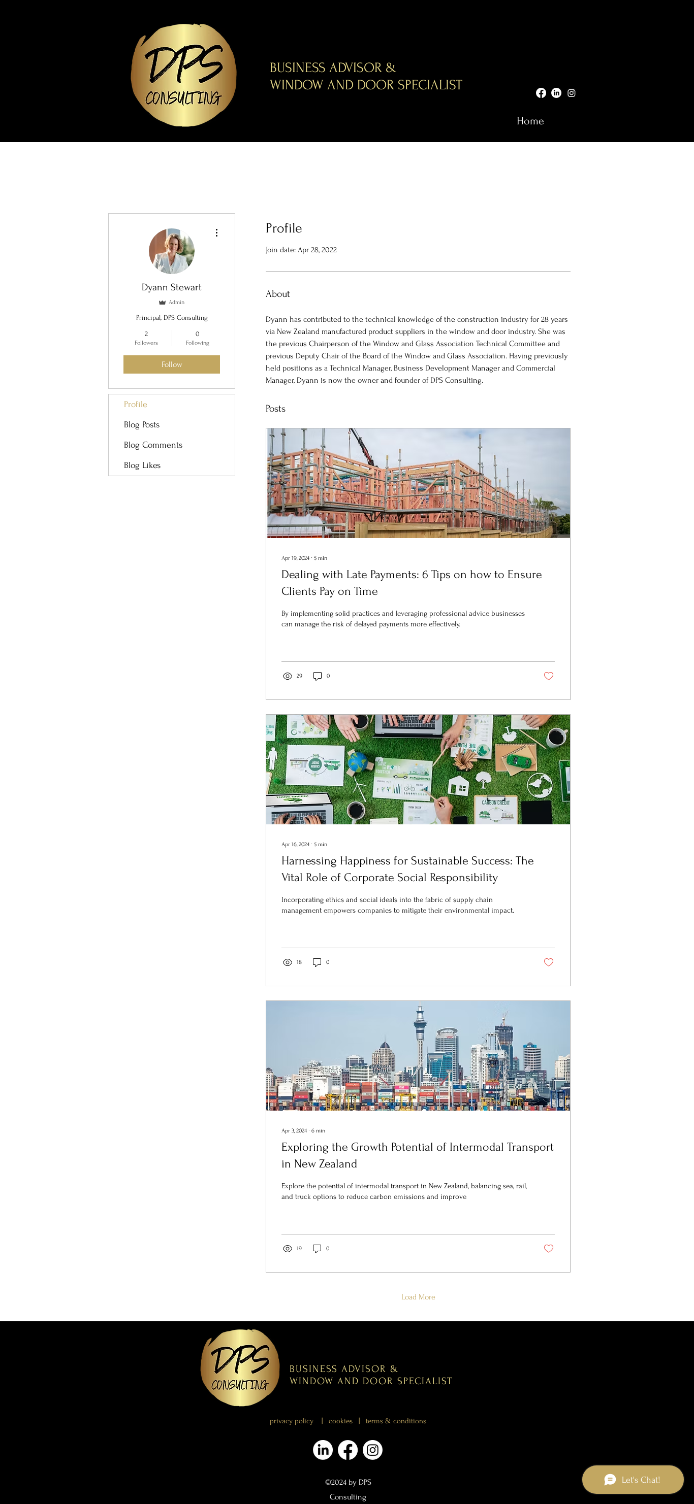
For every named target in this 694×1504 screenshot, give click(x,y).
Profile (135, 404)
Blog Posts (142, 424)
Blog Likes (142, 465)
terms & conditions (396, 1421)
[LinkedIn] (556, 93)
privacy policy (291, 1421)
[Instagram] (571, 93)
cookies (344, 1421)
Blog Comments (153, 445)
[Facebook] (541, 93)
